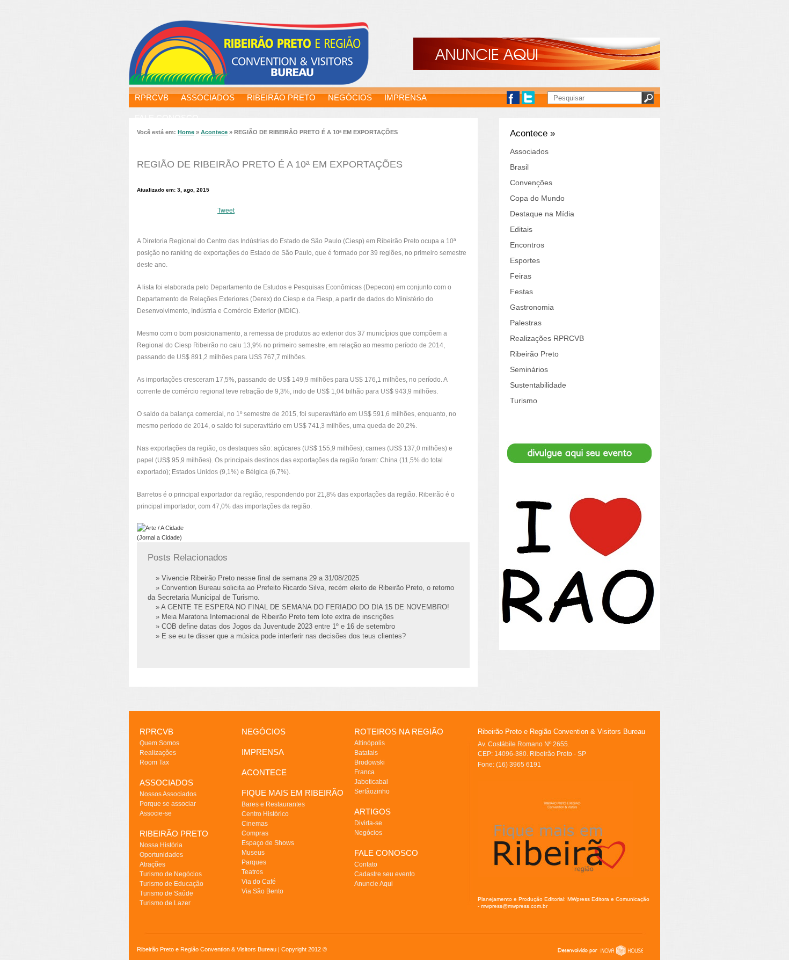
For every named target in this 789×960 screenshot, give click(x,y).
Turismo (523, 400)
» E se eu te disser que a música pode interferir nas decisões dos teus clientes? (281, 636)
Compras (255, 833)
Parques (254, 862)
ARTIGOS (372, 811)
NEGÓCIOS (350, 97)
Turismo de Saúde (166, 893)
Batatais (366, 753)
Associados (529, 151)
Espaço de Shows (268, 843)
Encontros (527, 245)
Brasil (519, 167)
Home (186, 132)
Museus (253, 852)
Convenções (531, 182)
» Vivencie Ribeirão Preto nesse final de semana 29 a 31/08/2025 (257, 578)
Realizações (158, 753)
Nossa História (161, 845)
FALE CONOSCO (167, 117)
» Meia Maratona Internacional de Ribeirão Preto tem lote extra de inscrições (275, 617)
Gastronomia (532, 307)
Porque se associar (168, 804)
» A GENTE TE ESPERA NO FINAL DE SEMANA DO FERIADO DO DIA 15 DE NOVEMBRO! (302, 607)
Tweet (226, 210)
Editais (521, 229)
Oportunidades (161, 855)
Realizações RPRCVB (547, 338)
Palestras (526, 322)
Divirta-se (368, 823)
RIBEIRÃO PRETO (281, 97)
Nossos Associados (168, 794)
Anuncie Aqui (373, 884)
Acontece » (532, 133)
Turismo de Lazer (165, 903)
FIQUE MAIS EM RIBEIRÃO (293, 792)
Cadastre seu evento (384, 874)
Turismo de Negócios (171, 874)
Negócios (368, 833)
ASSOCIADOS (208, 97)
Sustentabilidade (538, 385)
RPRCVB (152, 97)
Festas (521, 291)
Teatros (252, 872)
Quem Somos (159, 743)
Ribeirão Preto (534, 354)
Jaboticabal (371, 782)
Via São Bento (262, 891)
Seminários (529, 369)
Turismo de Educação (171, 884)
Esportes (525, 260)
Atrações (152, 864)
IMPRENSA (405, 97)
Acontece (214, 132)
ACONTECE (264, 772)
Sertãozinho (372, 791)
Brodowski (369, 762)
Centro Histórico (265, 814)
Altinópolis (369, 743)
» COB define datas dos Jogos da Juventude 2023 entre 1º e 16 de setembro (275, 626)
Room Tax (154, 762)
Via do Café (259, 881)
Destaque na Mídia (542, 213)
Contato (365, 864)
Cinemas (255, 823)
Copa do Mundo (537, 198)
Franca (364, 772)
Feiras (520, 276)
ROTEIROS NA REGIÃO (398, 731)
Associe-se (156, 813)
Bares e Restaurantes (273, 804)
